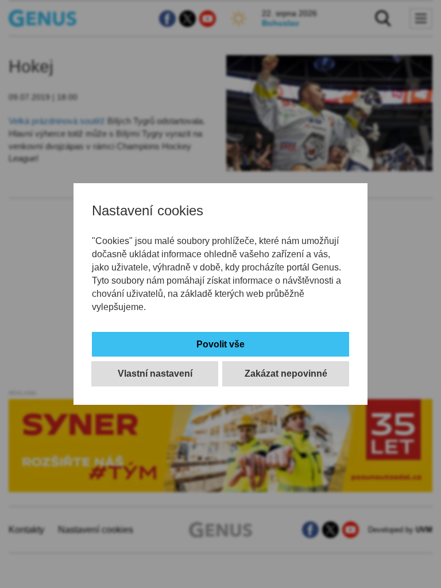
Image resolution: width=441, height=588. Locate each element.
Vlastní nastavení (155, 373)
